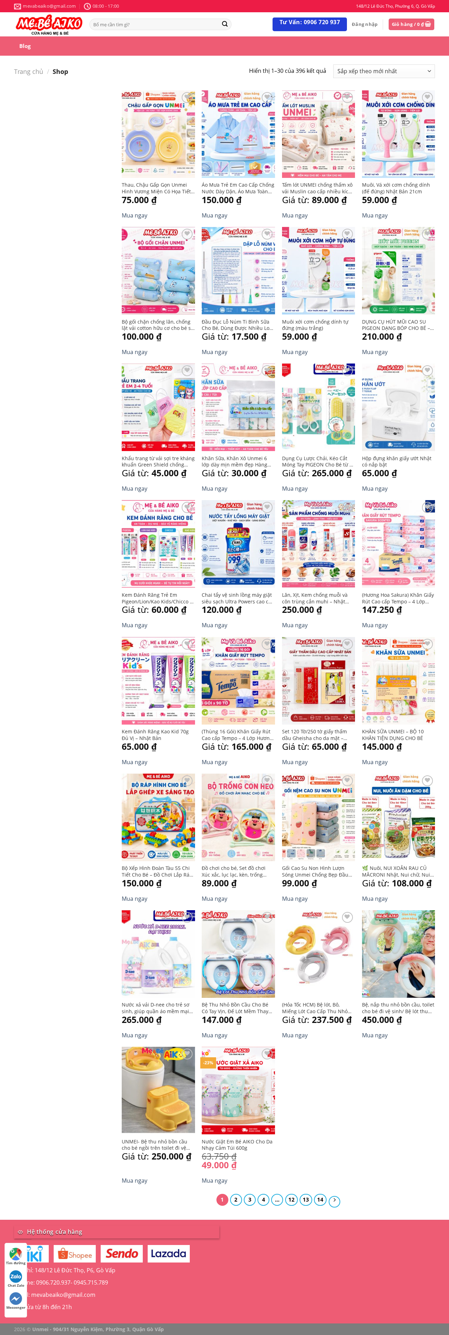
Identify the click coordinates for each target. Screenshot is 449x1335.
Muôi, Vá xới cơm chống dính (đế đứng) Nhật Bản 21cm (396, 188)
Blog (25, 45)
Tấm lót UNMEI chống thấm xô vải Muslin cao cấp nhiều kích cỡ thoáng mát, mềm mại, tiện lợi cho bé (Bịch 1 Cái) (317, 188)
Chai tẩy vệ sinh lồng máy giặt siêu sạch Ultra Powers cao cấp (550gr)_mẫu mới (238, 598)
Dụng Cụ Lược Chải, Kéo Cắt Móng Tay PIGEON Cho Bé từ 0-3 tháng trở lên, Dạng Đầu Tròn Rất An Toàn (318, 461)
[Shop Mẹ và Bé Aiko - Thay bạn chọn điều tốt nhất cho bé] (49, 24)
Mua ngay (134, 215)
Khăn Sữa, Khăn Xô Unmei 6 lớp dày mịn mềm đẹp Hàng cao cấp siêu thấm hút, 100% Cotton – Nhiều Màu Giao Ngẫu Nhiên (238, 461)
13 (306, 1199)
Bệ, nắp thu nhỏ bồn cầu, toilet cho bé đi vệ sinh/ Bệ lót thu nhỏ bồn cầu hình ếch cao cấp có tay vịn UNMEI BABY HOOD (398, 1008)
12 (291, 1199)
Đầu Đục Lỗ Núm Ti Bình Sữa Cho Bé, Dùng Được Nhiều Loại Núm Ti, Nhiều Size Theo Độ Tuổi (238, 325)
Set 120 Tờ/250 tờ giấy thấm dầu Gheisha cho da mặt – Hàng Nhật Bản (314, 734)
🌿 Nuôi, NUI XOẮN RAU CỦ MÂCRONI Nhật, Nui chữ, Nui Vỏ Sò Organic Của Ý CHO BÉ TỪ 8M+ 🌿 (396, 871)
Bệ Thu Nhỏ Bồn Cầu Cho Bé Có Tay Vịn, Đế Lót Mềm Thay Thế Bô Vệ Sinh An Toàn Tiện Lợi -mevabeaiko (235, 1008)
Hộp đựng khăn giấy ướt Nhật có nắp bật (396, 461)
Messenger (16, 1307)
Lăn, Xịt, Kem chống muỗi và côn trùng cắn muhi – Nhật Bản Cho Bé (315, 598)
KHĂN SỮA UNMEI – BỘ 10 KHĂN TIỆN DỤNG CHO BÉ (393, 734)
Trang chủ (28, 71)
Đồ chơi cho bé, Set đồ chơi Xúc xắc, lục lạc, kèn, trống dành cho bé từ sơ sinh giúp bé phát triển (235, 871)
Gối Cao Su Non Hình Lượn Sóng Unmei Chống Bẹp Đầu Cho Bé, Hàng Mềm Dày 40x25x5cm (315, 871)
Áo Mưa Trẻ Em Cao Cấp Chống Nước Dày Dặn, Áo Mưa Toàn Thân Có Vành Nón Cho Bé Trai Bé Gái (238, 188)
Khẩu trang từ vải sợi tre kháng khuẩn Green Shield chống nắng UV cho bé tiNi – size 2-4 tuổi (158, 461)
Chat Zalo (16, 1285)
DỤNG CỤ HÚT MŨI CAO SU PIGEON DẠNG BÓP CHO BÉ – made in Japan (396, 325)
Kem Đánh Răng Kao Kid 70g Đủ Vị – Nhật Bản (155, 734)
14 (320, 1199)
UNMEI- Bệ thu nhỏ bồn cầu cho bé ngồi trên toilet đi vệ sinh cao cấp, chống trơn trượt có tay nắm (157, 1145)
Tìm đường (16, 1262)
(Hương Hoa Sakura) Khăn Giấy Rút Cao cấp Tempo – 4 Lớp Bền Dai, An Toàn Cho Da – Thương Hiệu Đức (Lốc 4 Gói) (398, 598)
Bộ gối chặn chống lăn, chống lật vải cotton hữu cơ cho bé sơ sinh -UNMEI (158, 325)
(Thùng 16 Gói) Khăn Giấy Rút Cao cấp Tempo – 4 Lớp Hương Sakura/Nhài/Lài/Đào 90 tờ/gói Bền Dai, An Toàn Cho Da (237, 734)
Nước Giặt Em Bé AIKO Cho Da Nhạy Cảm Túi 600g (237, 1145)
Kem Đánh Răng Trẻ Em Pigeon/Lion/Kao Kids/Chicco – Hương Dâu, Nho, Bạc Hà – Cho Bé (158, 598)
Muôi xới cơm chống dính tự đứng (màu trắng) (315, 325)
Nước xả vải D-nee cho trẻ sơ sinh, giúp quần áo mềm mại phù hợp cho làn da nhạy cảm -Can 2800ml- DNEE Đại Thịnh (157, 1008)
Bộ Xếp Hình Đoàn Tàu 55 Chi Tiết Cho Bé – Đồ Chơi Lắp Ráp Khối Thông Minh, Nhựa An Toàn (157, 871)
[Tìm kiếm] (225, 24)
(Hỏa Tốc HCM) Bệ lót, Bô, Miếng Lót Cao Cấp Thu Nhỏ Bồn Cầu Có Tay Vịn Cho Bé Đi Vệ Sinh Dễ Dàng (316, 1008)
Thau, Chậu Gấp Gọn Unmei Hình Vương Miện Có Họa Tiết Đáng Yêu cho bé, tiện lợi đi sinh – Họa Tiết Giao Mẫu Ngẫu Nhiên (158, 188)
